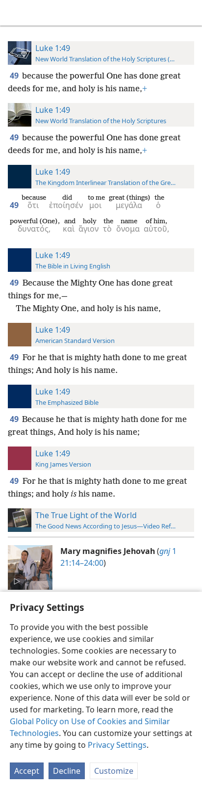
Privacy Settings (117, 744)
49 (15, 75)
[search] (190, 13)
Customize (113, 770)
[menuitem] (14, 13)
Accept (26, 770)
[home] (14, 13)
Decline (66, 770)
